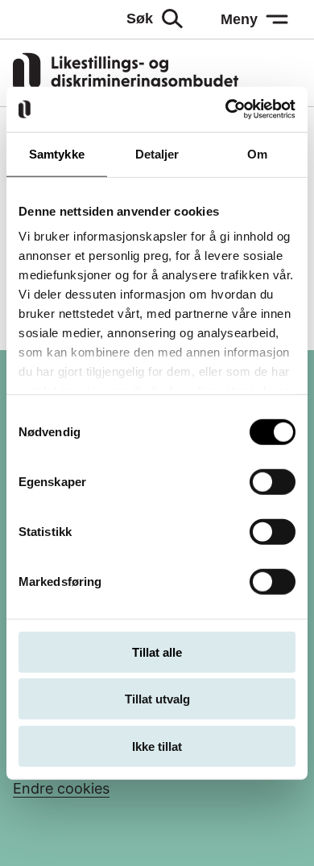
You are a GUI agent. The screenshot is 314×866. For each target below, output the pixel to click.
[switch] (272, 481)
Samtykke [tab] (57, 153)
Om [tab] (257, 153)
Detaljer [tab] (157, 153)
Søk (139, 18)
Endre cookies (61, 788)
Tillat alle (157, 651)
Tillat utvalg (157, 699)
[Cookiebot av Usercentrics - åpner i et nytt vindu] (225, 109)
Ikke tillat (157, 746)
